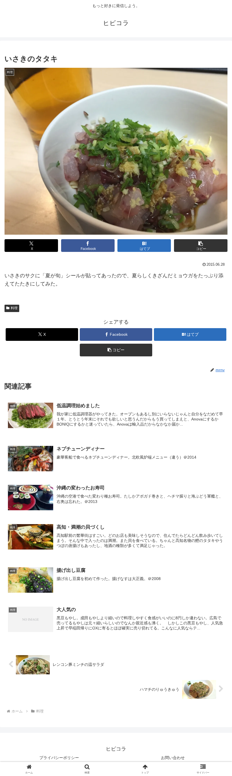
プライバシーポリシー (59, 757)
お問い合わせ (173, 757)
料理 (14, 308)
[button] (200, 245)
